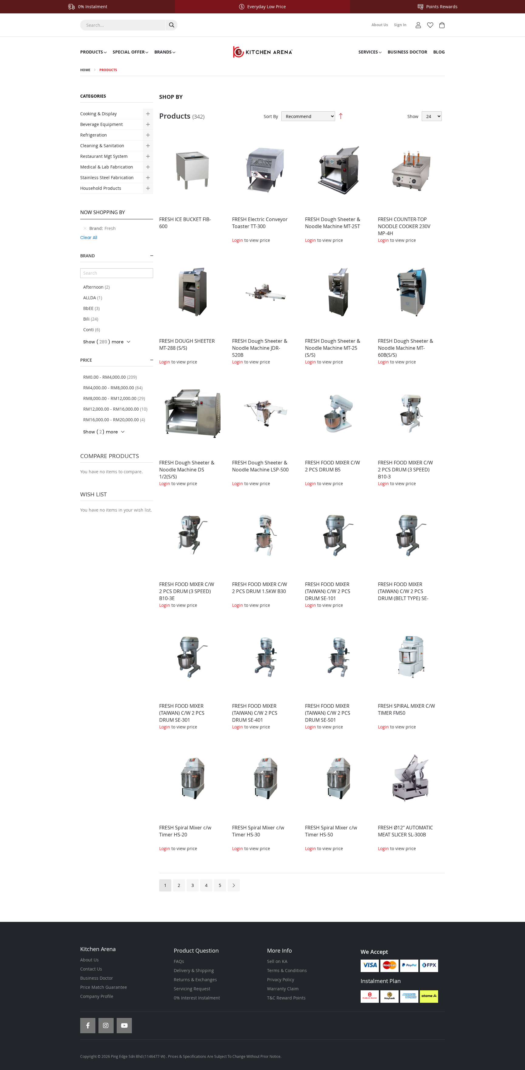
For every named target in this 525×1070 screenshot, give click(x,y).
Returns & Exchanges (195, 979)
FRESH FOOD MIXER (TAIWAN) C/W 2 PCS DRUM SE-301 (181, 713)
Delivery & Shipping (194, 970)
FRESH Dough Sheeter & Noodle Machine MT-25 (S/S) (332, 348)
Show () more (103, 342)
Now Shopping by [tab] (102, 212)
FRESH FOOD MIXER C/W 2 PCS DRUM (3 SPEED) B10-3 (405, 469)
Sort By (271, 116)
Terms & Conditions (287, 970)
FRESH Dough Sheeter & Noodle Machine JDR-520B (259, 348)
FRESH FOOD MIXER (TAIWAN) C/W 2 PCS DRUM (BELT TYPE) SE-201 (403, 595)
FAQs (179, 961)
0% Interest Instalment (197, 998)
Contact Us (91, 969)
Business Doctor (96, 978)
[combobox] (128, 25)
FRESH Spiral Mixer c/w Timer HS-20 (185, 831)
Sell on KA (277, 961)
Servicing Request (192, 989)
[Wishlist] (430, 24)
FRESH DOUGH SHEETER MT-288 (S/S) (187, 344)
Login (237, 240)
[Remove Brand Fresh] (85, 228)
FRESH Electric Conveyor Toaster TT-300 (260, 223)
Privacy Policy (280, 979)
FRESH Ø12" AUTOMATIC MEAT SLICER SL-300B (405, 831)
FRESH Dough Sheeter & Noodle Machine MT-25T (332, 223)
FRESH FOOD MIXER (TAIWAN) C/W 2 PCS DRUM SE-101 (327, 591)
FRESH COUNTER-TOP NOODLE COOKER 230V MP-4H (404, 226)
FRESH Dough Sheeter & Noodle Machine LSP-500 (260, 466)
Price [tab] (86, 360)
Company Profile (96, 996)
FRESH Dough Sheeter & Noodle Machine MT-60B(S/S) (405, 348)
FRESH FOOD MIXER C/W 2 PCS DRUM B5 (332, 466)
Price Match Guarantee (103, 987)
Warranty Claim (283, 989)
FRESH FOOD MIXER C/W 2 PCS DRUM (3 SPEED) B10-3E (186, 591)
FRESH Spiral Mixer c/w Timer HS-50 (331, 831)
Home (85, 70)
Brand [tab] (87, 256)
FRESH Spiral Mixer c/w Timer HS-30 (258, 831)
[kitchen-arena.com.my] (262, 52)
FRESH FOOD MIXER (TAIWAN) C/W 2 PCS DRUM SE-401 (254, 713)
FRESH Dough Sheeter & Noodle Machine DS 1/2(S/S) (186, 469)
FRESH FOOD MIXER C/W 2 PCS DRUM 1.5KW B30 (259, 588)
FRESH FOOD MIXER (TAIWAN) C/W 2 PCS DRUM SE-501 (327, 713)
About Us (89, 960)
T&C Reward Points (286, 998)
